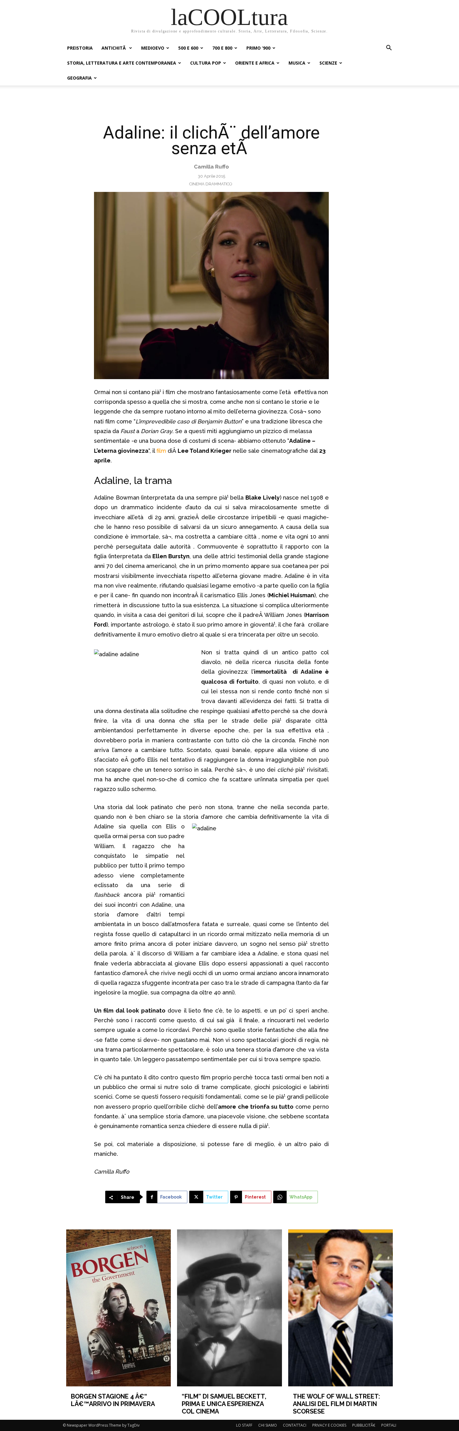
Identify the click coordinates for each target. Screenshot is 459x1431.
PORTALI (388, 1425)
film (162, 450)
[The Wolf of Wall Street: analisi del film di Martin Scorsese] (340, 1307)
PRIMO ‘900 (258, 48)
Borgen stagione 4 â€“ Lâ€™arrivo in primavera (113, 1400)
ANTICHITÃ (114, 48)
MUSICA (297, 63)
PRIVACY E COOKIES (329, 1425)
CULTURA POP (205, 63)
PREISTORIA (80, 48)
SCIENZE (328, 63)
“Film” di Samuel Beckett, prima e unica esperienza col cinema (224, 1404)
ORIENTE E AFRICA (254, 63)
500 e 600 (188, 48)
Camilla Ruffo (211, 167)
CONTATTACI (294, 1425)
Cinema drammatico (210, 184)
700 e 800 (222, 48)
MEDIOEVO (152, 48)
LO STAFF (244, 1425)
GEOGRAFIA (79, 78)
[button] (388, 48)
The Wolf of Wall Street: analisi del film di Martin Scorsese (336, 1404)
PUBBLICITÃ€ (363, 1425)
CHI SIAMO (267, 1425)
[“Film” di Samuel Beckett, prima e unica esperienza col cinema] (229, 1307)
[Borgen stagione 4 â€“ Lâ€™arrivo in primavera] (118, 1307)
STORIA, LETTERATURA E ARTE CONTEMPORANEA (121, 63)
